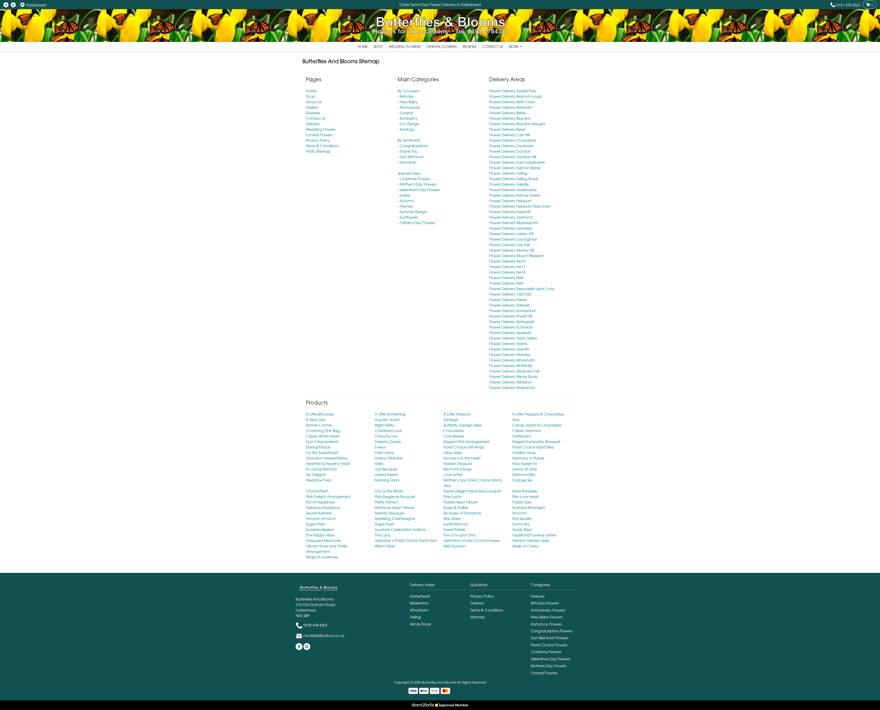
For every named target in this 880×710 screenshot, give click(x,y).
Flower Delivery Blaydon (510, 118)
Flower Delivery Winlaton (510, 382)
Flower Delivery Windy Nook (513, 376)
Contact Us (492, 47)
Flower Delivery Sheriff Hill (510, 316)
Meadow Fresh (319, 480)
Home (363, 47)
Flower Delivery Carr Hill (509, 135)
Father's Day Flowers (417, 222)
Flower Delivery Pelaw (508, 299)
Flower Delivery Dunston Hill (512, 157)
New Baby (409, 102)
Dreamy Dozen (388, 441)
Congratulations (414, 146)
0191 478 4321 (848, 5)
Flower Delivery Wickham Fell (514, 371)
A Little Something (390, 414)
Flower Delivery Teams (508, 343)
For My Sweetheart (322, 452)
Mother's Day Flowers (418, 184)
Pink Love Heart (525, 496)
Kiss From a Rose (457, 469)
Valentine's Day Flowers (420, 190)
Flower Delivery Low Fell (509, 244)
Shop (378, 47)
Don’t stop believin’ (323, 441)
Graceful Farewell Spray (327, 458)
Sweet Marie (454, 529)
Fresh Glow (384, 452)
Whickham (419, 610)
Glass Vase (452, 452)
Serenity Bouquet (389, 513)
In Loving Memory (321, 469)
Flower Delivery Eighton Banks (515, 168)
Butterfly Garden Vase (462, 425)
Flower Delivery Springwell (511, 321)
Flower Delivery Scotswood (512, 310)
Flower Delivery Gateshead (512, 190)
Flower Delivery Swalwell (510, 332)
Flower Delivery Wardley (510, 354)
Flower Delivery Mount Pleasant (516, 255)
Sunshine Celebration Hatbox (400, 529)
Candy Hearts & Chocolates (536, 425)
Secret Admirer (319, 513)
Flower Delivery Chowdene (512, 140)
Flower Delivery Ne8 (506, 277)
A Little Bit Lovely (320, 414)
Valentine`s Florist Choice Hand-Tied (406, 540)
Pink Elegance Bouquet (395, 496)
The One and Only (459, 535)
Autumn (407, 201)
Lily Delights (316, 474)
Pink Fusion (452, 496)
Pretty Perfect (386, 502)
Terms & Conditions (322, 146)
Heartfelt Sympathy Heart (328, 463)
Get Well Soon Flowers (549, 638)
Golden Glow (524, 452)
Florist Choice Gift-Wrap (463, 447)
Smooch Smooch (321, 518)
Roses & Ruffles (455, 507)
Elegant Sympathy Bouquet (536, 441)
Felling (415, 617)
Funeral (406, 113)
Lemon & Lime (524, 469)
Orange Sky (522, 480)
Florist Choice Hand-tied (533, 447)
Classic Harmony (526, 430)
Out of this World (389, 491)
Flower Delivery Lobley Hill (511, 233)
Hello (379, 463)
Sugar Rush (384, 524)
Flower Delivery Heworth (510, 211)
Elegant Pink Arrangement (466, 441)
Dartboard (521, 436)
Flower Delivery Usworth (509, 349)
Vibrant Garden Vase (530, 540)
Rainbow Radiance (323, 507)
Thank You (409, 151)
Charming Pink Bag (323, 430)
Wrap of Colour (525, 546)
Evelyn (380, 447)
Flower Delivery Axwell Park (512, 91)
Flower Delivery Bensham (511, 107)
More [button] (514, 47)
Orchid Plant (317, 491)
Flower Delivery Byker (507, 129)
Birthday (407, 96)
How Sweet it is (524, 463)
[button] (440, 586)
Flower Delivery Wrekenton (512, 387)
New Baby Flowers (546, 617)
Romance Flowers (546, 624)
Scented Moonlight (528, 507)
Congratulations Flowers (551, 631)
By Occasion (409, 91)
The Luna (382, 535)
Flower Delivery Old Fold (510, 294)
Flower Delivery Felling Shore (513, 179)
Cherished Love (388, 430)
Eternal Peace (318, 447)
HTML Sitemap (318, 151)
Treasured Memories (323, 540)
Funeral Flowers (442, 47)
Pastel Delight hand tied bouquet (472, 491)
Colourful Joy (386, 436)
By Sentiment (409, 140)
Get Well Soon (412, 157)
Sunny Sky (521, 524)
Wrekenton (419, 603)
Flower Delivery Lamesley (511, 228)
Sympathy (409, 118)
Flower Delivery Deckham (511, 146)
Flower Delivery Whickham (512, 360)
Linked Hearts (386, 474)
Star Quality (522, 518)
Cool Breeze (453, 436)
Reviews (469, 47)
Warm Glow (385, 546)
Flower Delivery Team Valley (513, 338)
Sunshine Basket (319, 529)
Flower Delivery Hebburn (510, 201)
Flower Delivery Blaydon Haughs (517, 124)
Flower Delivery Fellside (509, 184)
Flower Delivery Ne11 (507, 266)
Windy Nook (420, 624)
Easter (405, 195)
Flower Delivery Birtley (507, 113)
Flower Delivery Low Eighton (513, 239)
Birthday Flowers (545, 603)
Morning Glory (387, 480)
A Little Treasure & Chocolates (538, 414)
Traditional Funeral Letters (534, 535)
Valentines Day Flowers (550, 659)
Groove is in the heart (462, 458)
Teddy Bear (522, 529)
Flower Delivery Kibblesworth (513, 222)
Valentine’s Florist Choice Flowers (471, 540)
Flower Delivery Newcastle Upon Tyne (521, 288)
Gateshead (420, 596)
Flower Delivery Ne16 (507, 272)
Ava (515, 419)
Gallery (312, 107)
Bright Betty (384, 425)
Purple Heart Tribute (460, 502)
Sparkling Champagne (395, 518)
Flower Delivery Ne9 (506, 283)
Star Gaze (452, 518)
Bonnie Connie (319, 425)
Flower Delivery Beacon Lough (515, 96)
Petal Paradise (524, 491)
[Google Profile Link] (13, 5)
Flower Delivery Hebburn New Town (520, 206)
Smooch (519, 513)
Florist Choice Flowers (549, 645)
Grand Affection (389, 458)
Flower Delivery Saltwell (509, 305)
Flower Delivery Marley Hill (511, 250)
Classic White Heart (322, 436)
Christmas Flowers (415, 179)
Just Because (386, 469)
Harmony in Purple (528, 458)
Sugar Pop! (315, 524)
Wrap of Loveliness (322, 557)
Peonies (406, 206)
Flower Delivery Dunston (510, 151)
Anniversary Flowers (548, 610)
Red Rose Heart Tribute (394, 507)
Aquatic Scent (387, 419)
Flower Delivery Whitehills (510, 365)
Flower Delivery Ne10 (507, 261)
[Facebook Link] (5, 5)
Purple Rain (522, 502)
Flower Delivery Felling (508, 173)
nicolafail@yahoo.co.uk (323, 636)
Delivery (313, 124)
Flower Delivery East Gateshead (516, 162)
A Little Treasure (456, 414)
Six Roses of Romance (462, 513)
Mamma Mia (523, 474)
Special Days (409, 173)
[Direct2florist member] (440, 705)
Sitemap (477, 617)
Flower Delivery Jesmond (510, 217)
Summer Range (413, 211)
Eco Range (409, 124)
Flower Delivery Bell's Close (512, 102)
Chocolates (453, 430)
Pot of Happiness (320, 502)
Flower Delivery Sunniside (511, 327)
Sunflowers (409, 217)
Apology (407, 129)
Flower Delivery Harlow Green (515, 195)
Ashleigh (450, 419)
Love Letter (452, 474)
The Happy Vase (320, 535)
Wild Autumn (454, 546)
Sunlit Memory (455, 524)
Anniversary (410, 107)
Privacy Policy (318, 140)
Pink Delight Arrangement (328, 496)
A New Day (316, 419)
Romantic (408, 162)
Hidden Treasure (457, 463)
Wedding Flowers (405, 47)
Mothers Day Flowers (548, 666)
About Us (314, 102)
